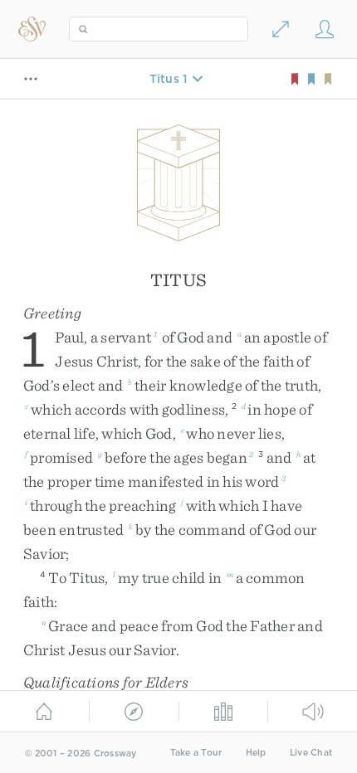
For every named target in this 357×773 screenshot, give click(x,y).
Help (256, 752)
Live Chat (311, 752)
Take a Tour (196, 752)
